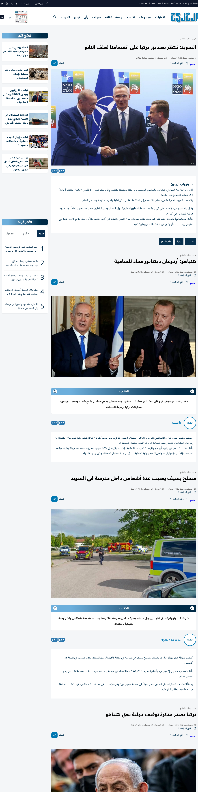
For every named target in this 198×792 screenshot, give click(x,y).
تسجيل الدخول (40, 3)
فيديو (77, 17)
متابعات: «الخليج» (171, 640)
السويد (190, 241)
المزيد (66, 17)
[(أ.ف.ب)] (190, 423)
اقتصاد (130, 17)
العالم (182, 38)
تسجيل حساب (26, 3)
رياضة (119, 17)
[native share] (54, 63)
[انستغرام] (7, 3)
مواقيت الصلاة (156, 3)
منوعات (96, 17)
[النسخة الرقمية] (21, 17)
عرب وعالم (145, 17)
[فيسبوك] (16, 3)
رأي (86, 17)
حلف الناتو (166, 241)
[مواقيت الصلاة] (2, 18)
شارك (61, 63)
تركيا (179, 241)
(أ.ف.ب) (176, 423)
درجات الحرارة (143, 3)
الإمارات (160, 17)
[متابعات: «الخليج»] (190, 640)
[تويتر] (12, 3)
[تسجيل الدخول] (47, 3)
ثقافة (108, 17)
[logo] (184, 17)
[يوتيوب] (2, 3)
